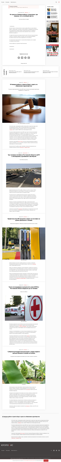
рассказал (28, 389)
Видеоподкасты (13, 2)
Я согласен (46, 460)
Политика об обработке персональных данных (43, 458)
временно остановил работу (21, 278)
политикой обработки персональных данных (29, 460)
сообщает (11, 129)
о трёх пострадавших (22, 326)
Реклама (2, 2)
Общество (26, 12)
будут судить (20, 141)
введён (28, 335)
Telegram (25, 147)
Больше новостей (24, 63)
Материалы (7, 2)
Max (29, 147)
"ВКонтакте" (22, 147)
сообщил (20, 325)
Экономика (25, 216)
